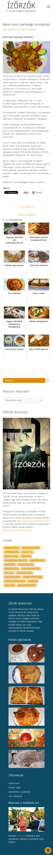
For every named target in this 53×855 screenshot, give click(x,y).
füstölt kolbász (33, 576)
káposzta (12, 568)
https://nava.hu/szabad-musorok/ (17, 530)
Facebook (20, 835)
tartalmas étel (31, 568)
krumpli (12, 547)
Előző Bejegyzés (27, 206)
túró (27, 551)
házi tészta (13, 576)
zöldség (12, 551)
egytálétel (37, 560)
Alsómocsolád (14, 29)
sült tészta (26, 564)
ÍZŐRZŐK (21, 5)
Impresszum (13, 783)
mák (33, 580)
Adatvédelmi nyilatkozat (19, 791)
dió (26, 555)
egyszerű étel (27, 585)
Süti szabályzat (15, 796)
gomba (12, 555)
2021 (5, 29)
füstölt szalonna (15, 580)
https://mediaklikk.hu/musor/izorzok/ (33, 521)
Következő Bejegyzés (26, 214)
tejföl (10, 564)
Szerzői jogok (14, 787)
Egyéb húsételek (28, 29)
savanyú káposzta (16, 560)
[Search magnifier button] (47, 380)
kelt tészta (31, 547)
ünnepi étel (24, 572)
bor (9, 572)
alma (10, 585)
